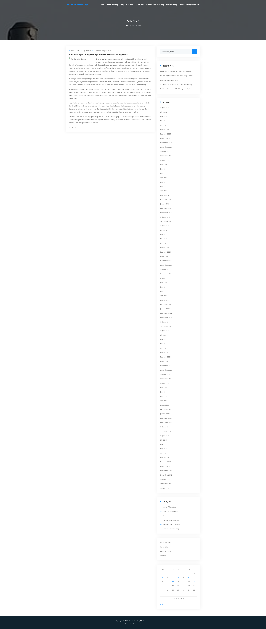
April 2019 (163, 453)
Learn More (73, 127)
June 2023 (163, 234)
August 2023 (164, 226)
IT (163, 516)
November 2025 (166, 147)
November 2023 (166, 213)
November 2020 (166, 370)
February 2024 (165, 199)
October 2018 (165, 479)
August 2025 (164, 160)
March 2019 (164, 457)
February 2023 (165, 252)
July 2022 (163, 282)
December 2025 (166, 143)
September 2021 (166, 326)
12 (173, 581)
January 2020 (165, 414)
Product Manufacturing (155, 5)
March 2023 (164, 248)
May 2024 (163, 186)
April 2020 (163, 401)
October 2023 (165, 217)
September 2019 (166, 431)
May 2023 (163, 239)
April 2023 (163, 243)
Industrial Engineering (115, 5)
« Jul (161, 604)
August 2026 (164, 108)
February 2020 (165, 409)
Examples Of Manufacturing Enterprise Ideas (176, 71)
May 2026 (163, 121)
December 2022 (166, 261)
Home (103, 5)
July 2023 (163, 230)
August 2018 (164, 488)
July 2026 (163, 112)
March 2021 (164, 352)
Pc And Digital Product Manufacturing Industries (177, 76)
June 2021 (163, 339)
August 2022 (164, 278)
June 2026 (163, 116)
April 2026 (163, 125)
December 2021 (166, 313)
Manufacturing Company (175, 5)
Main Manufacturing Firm (169, 80)
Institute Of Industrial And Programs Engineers (177, 89)
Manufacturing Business (135, 5)
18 (167, 586)
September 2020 (166, 379)
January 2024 (165, 204)
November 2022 (166, 265)
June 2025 (163, 169)
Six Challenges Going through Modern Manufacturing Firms (98, 54)
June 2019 (163, 444)
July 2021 (163, 335)
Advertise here (165, 542)
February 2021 (165, 357)
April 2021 (163, 348)
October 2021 (165, 322)
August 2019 (164, 436)
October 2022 (165, 269)
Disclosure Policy (166, 551)
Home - (128, 25)
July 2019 (163, 440)
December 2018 (166, 471)
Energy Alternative (193, 5)
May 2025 (163, 173)
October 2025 (165, 151)
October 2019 (165, 427)
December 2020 (166, 366)
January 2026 (165, 138)
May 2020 (163, 396)
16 (194, 581)
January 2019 (165, 466)
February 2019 (165, 462)
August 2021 (164, 331)
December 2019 (166, 418)
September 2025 (166, 156)
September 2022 (166, 274)
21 (183, 586)
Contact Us (164, 547)
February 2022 (165, 304)
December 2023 (166, 208)
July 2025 (163, 164)
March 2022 (164, 300)
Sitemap (163, 556)
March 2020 (164, 405)
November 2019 (166, 422)
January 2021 (165, 361)
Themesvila (137, 624)
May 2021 (163, 344)
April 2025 (163, 178)
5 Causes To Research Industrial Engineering (176, 84)
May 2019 (163, 449)
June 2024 (163, 182)
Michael (88, 51)
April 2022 (163, 296)
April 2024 (163, 191)
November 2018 (166, 475)
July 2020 (163, 387)
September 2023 (166, 221)
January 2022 (165, 309)
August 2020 (164, 383)
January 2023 (165, 256)
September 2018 (166, 484)
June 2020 (163, 392)
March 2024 (164, 195)
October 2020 (165, 374)
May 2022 (163, 291)
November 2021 (166, 317)
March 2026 (164, 129)
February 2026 (165, 134)
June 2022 (163, 287)
